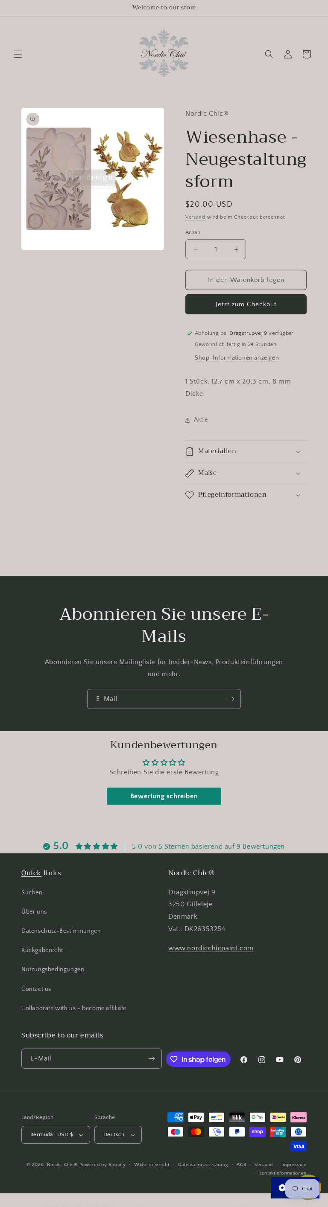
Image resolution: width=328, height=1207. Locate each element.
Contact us (36, 989)
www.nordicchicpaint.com (211, 948)
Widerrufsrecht (152, 1164)
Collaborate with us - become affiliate (73, 1008)
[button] (18, 54)
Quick (31, 873)
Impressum (294, 1164)
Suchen (32, 892)
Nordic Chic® (62, 1164)
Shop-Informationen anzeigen (237, 357)
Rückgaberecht (42, 950)
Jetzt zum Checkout (246, 304)
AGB (241, 1164)
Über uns (34, 911)
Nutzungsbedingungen (52, 969)
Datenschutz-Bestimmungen (61, 931)
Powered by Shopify (102, 1164)
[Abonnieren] (231, 699)
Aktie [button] (201, 419)
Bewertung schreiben (164, 796)
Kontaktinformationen (282, 1173)
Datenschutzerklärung (203, 1164)
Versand (195, 217)
